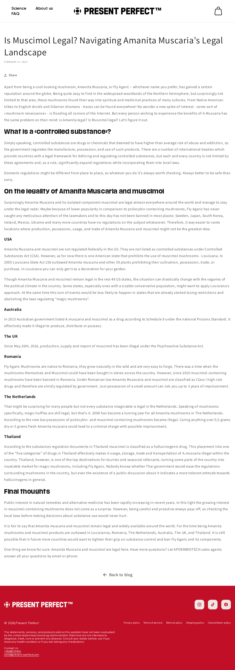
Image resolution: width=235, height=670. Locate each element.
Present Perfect (27, 623)
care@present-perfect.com (21, 654)
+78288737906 (12, 651)
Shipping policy (195, 622)
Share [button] (13, 75)
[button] (218, 11)
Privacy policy (132, 622)
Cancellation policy (219, 622)
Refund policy (174, 622)
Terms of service (152, 622)
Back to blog (121, 574)
